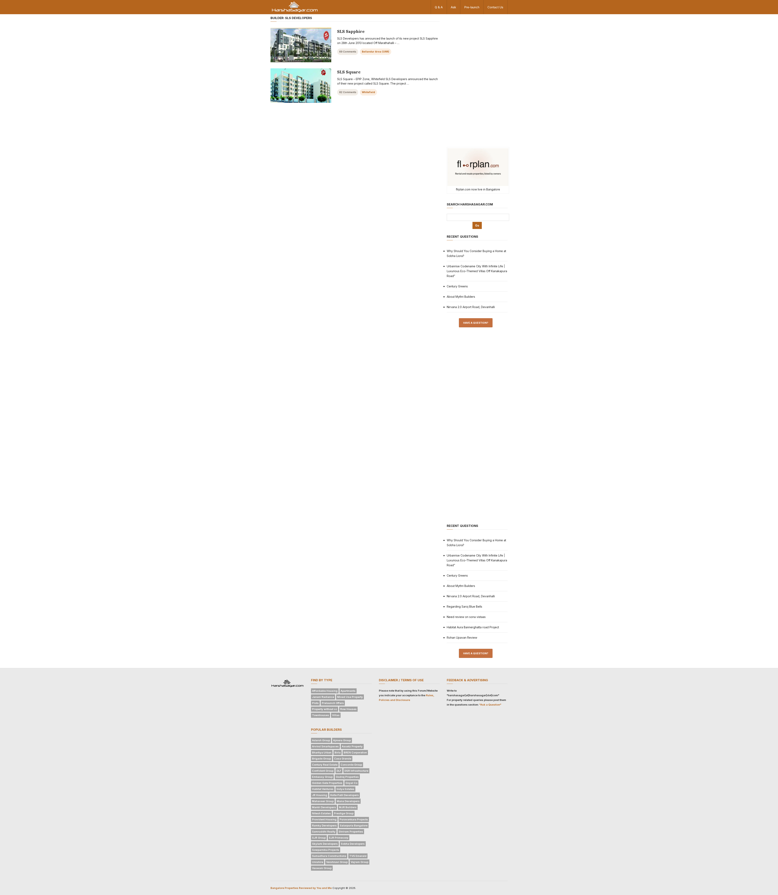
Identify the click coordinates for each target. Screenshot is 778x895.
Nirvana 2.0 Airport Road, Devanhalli (471, 307)
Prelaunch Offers (333, 703)
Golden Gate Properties (327, 782)
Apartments (348, 690)
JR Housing (319, 795)
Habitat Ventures (322, 789)
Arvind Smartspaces (325, 746)
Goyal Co (351, 782)
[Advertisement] (477, 79)
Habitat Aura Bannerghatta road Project (473, 627)
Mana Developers (348, 801)
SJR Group (319, 837)
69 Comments (347, 51)
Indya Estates (345, 789)
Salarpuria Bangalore (354, 825)
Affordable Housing (325, 690)
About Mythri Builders (461, 296)
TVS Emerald (358, 855)
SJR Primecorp (338, 837)
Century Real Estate (325, 764)
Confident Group (322, 770)
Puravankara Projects (354, 819)
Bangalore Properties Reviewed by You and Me (301, 888)
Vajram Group (359, 862)
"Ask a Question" (490, 704)
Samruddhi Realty (324, 831)
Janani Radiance (323, 696)
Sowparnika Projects (325, 849)
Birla (337, 752)
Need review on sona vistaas (466, 617)
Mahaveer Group (323, 801)
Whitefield (368, 92)
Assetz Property (352, 746)
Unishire (317, 862)
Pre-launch (471, 7)
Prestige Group (344, 813)
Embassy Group (322, 776)
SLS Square (349, 71)
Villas (336, 715)
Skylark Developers (325, 843)
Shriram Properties (351, 831)
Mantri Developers (324, 807)
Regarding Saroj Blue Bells (464, 606)
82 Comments (347, 92)
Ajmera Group (342, 740)
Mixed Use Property (350, 696)
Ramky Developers (324, 825)
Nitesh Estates (321, 813)
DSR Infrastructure (356, 770)
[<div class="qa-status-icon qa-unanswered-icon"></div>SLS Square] (300, 85)
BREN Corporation (355, 752)
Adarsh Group (321, 740)
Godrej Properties (347, 776)
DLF (339, 770)
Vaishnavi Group (337, 862)
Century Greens (457, 286)
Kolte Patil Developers (344, 795)
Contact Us (495, 7)
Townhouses (320, 715)
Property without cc (324, 709)
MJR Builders (348, 807)
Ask (453, 7)
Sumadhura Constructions (329, 855)
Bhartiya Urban (321, 752)
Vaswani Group (322, 868)
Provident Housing (324, 819)
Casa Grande (342, 758)
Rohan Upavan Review (462, 637)
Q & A (439, 7)
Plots (315, 703)
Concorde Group (351, 764)
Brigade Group (321, 758)
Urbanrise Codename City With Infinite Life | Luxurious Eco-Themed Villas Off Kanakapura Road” (477, 271)
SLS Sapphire (351, 31)
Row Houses (348, 709)
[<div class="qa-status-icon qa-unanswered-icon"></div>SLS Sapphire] (300, 45)
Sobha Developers (353, 843)
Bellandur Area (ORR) (375, 51)
